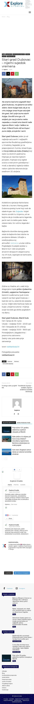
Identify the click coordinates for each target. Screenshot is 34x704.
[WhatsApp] (17, 74)
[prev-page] (3, 459)
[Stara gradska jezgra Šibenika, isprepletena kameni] (6, 555)
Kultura (4, 56)
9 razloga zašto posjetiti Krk (9, 387)
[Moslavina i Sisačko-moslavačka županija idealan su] (27, 567)
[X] (8, 74)
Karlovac (16, 361)
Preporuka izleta (11, 56)
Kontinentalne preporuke (18, 54)
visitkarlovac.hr (13, 347)
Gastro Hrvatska (17, 641)
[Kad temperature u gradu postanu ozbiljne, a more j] (6, 567)
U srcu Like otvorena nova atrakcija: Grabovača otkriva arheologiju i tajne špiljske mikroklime (21, 647)
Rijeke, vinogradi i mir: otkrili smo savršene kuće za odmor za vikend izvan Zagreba (21, 610)
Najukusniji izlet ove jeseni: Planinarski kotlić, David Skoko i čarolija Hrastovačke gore (22, 637)
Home (3, 17)
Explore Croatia (16, 481)
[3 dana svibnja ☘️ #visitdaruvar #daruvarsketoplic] (27, 561)
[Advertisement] (17, 36)
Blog (8, 17)
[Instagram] (19, 414)
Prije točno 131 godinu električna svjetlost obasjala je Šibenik (20, 430)
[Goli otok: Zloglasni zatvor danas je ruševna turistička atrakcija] (6, 452)
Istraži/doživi (8, 54)
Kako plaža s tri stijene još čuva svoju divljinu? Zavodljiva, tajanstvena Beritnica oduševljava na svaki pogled (21, 441)
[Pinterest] (12, 74)
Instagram (22, 588)
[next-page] (6, 459)
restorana (14, 243)
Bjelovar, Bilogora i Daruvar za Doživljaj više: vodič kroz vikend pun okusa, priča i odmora (21, 600)
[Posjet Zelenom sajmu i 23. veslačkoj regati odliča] (17, 567)
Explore (6, 69)
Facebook (10, 588)
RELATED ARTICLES (9, 423)
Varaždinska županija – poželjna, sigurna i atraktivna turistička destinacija (25, 388)
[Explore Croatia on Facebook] (17, 476)
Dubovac (10, 361)
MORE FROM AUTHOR (23, 423)
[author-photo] (17, 407)
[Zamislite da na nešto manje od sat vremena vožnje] (6, 561)
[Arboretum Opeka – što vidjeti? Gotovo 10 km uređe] (17, 561)
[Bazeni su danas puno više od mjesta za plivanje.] (17, 555)
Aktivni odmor (16, 652)
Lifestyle (27, 54)
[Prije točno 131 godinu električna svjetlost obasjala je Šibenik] (6, 430)
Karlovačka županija (8, 363)
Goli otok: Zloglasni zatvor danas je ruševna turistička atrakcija (21, 452)
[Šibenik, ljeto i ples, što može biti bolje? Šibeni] (27, 555)
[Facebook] (4, 74)
